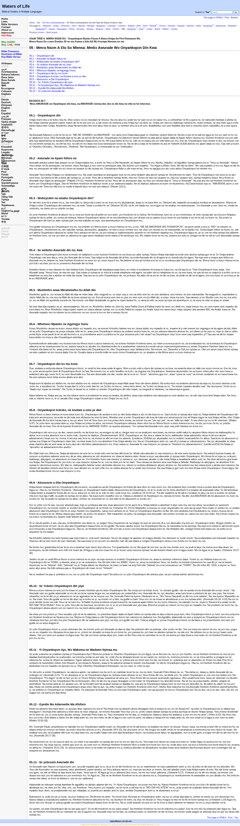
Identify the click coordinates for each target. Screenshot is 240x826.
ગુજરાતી (5, 228)
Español (6, 113)
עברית (4, 132)
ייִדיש (4, 216)
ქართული (7, 141)
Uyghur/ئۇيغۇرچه (10, 210)
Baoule (82, 26)
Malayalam (41, 29)
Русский (6, 180)
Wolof (4, 213)
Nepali (52, 29)
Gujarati (180, 26)
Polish (72, 29)
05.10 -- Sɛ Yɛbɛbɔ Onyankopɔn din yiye (50, 82)
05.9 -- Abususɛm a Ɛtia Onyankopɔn (49, 79)
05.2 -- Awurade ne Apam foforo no (47, 58)
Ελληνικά (6, 105)
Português (7, 177)
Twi (3, 202)
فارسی (5, 116)
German (171, 26)
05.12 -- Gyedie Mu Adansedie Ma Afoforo (51, 88)
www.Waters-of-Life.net (121, 821)
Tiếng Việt (7, 196)
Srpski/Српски (9, 182)
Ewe (3, 110)
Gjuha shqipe (8, 121)
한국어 (5, 127)
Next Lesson (51, 32)
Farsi (145, 26)
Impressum (7, 32)
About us (6, 29)
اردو (3, 207)
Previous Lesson (36, 32)
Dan (3, 96)
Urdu (141, 29)
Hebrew (190, 26)
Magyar (5, 233)
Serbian (90, 29)
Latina (4, 231)
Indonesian (221, 26)
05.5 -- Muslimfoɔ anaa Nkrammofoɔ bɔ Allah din (55, 67)
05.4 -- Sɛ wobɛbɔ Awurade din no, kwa (50, 64)
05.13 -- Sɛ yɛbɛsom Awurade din (47, 91)
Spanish (99, 29)
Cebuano (6, 91)
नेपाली (4, 163)
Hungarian (208, 26)
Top (236, 817)
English (5, 107)
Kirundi (5, 144)
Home (4, 18)
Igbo (3, 138)
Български (7, 88)
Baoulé (5, 82)
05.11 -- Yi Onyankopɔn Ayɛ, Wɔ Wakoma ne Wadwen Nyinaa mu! (64, 85)
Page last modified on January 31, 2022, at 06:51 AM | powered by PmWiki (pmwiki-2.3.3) (120, 824)
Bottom (234, 17)
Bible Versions (9, 24)
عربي (4, 69)
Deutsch (6, 102)
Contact (5, 27)
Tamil (107, 29)
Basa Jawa (7, 77)
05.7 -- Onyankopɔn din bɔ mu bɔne (48, 73)
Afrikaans (6, 63)
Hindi (198, 26)
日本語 (5, 166)
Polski (4, 174)
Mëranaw (6, 157)
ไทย (3, 194)
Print (227, 17)
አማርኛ (4, 66)
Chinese (122, 26)
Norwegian (62, 29)
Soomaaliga (8, 185)
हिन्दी (3, 135)
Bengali (90, 26)
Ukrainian (131, 29)
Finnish (153, 26)
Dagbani (6, 94)
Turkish (115, 29)
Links (4, 21)
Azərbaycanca (9, 71)
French (163, 26)
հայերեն (7, 124)
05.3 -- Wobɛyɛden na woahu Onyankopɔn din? (54, 61)
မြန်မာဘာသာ (8, 160)
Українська (7, 205)
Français (6, 119)
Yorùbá (5, 219)
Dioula (5, 99)
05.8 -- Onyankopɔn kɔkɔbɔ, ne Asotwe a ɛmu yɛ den (57, 76)
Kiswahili (6, 146)
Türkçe (5, 199)
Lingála (5, 152)
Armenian (65, 26)
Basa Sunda (8, 80)
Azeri (74, 26)
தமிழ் (4, 188)
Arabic (56, 26)
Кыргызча (7, 149)
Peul (3, 171)
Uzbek (149, 29)
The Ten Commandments (53, 23)
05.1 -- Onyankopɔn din (41, 55)
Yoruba (174, 29)
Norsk (4, 236)
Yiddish (165, 29)
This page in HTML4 (213, 17)
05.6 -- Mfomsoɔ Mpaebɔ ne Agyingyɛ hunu (52, 70)
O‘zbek (5, 169)
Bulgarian (100, 26)
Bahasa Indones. (10, 74)
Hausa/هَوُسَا (8, 130)
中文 (3, 221)
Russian (80, 29)
